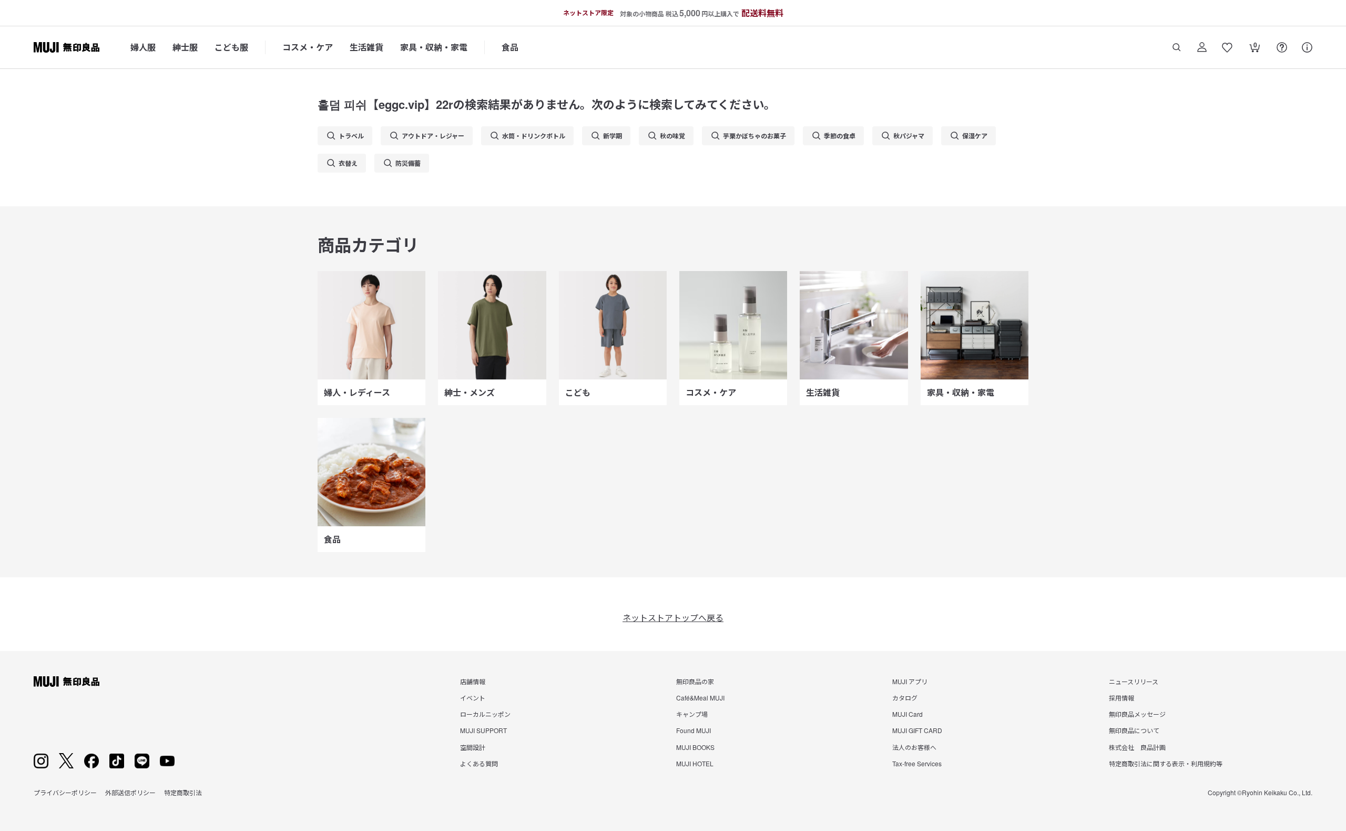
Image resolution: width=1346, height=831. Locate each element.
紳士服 (185, 47)
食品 (510, 47)
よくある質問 (479, 763)
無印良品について (1134, 730)
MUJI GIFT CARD (917, 730)
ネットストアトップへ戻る (673, 618)
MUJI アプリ (909, 681)
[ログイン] (1202, 47)
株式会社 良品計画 (1137, 747)
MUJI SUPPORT (483, 730)
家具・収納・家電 (433, 47)
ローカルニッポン (485, 713)
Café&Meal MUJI (700, 697)
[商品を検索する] (1176, 47)
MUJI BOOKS (695, 747)
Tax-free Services (917, 763)
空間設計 (472, 747)
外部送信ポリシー (130, 792)
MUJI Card (907, 713)
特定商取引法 (183, 792)
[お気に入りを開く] (1227, 47)
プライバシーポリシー (65, 792)
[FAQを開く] (1282, 47)
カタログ (904, 697)
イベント (472, 697)
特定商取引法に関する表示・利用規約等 (1165, 763)
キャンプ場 (692, 713)
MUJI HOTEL (694, 763)
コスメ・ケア (307, 47)
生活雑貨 (366, 47)
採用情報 (1121, 697)
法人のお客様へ (914, 747)
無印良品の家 (695, 681)
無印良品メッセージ (1137, 713)
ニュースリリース (1133, 681)
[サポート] (1307, 47)
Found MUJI (693, 730)
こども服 (231, 47)
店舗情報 (472, 681)
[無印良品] (66, 681)
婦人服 (143, 47)
